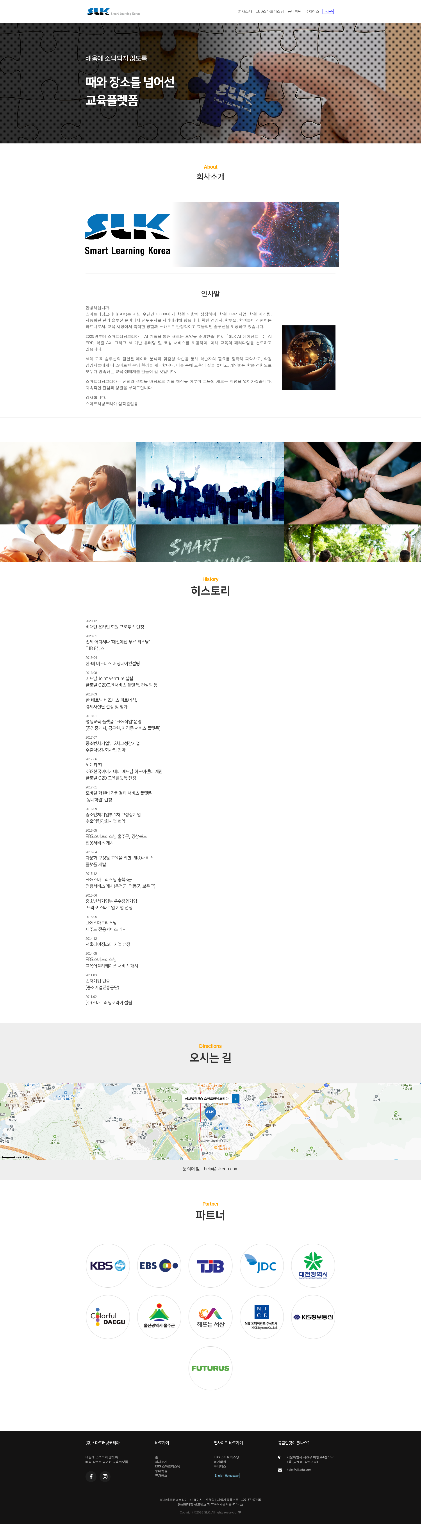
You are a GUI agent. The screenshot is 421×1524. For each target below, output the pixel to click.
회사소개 (245, 11)
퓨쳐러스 (312, 11)
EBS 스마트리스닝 (167, 1466)
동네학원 (294, 11)
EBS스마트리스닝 (270, 11)
